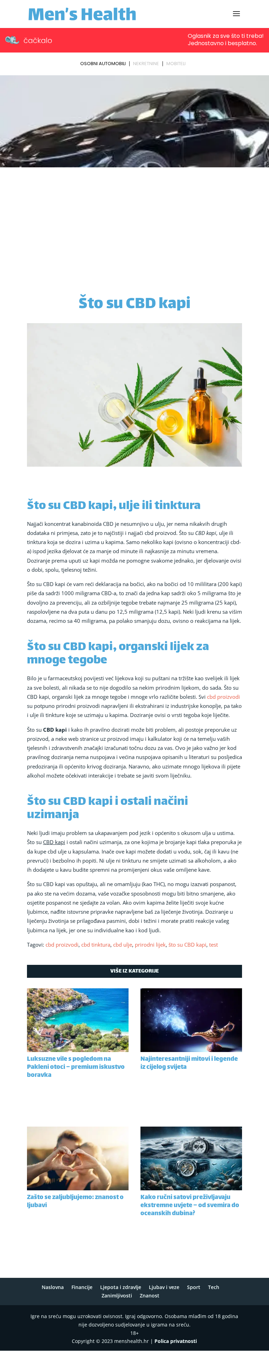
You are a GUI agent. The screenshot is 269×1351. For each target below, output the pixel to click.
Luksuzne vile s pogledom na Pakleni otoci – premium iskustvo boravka (76, 1067)
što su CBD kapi (187, 944)
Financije (81, 1287)
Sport (193, 1287)
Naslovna (53, 1287)
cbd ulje (122, 944)
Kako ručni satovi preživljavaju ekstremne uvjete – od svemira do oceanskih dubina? (189, 1205)
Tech (213, 1287)
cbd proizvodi (223, 696)
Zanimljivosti (117, 1295)
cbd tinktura (95, 944)
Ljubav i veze (164, 1287)
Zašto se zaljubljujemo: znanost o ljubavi (75, 1201)
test (213, 944)
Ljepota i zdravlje (120, 1287)
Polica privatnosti (175, 1341)
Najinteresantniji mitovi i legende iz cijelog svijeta (189, 1063)
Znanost (149, 1295)
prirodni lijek (150, 944)
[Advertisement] (134, 222)
